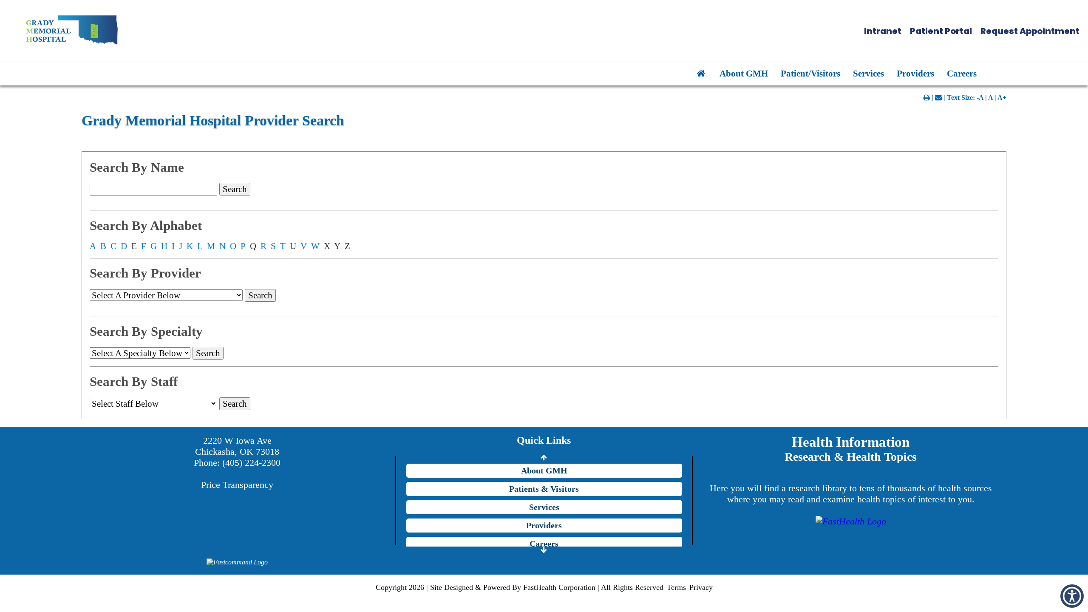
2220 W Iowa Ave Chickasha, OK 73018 (237, 446)
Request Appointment (1030, 31)
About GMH (744, 73)
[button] (1072, 596)
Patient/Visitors (810, 73)
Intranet (882, 31)
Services (868, 73)
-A (980, 97)
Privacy (701, 587)
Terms (676, 587)
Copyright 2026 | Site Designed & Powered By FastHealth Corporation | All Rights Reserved (519, 587)
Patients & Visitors (544, 488)
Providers (915, 73)
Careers (962, 73)
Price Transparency (237, 484)
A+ (1001, 97)
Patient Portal (941, 31)
